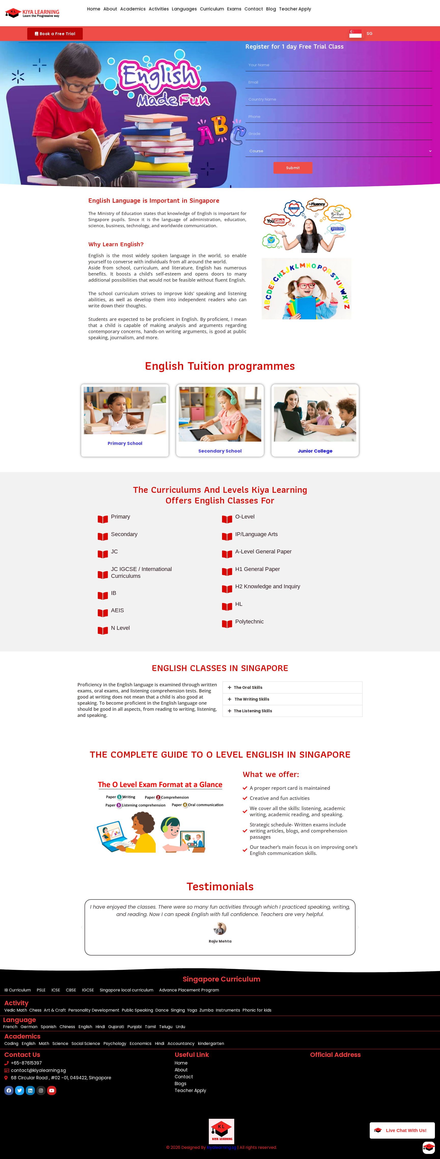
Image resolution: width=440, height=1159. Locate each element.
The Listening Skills (253, 711)
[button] (55, 34)
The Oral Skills (248, 687)
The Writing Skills (251, 699)
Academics (133, 9)
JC (114, 551)
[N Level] (102, 630)
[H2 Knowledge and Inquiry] (227, 589)
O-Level (245, 516)
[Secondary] (102, 536)
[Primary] (102, 519)
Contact (253, 9)
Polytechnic (249, 621)
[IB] (102, 595)
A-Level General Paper (263, 551)
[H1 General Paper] (227, 571)
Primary (120, 516)
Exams (234, 9)
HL (238, 604)
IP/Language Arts (256, 534)
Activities (159, 9)
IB (113, 593)
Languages (184, 9)
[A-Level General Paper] (227, 554)
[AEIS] (102, 613)
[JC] (102, 554)
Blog (271, 9)
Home (93, 9)
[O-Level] (227, 519)
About (110, 9)
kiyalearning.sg (221, 1147)
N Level (120, 628)
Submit (293, 167)
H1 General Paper (257, 569)
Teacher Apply (295, 9)
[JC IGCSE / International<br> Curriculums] (102, 574)
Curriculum (212, 9)
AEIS (117, 610)
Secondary (124, 534)
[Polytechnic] (227, 624)
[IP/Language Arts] (227, 536)
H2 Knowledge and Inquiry (267, 586)
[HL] (227, 606)
